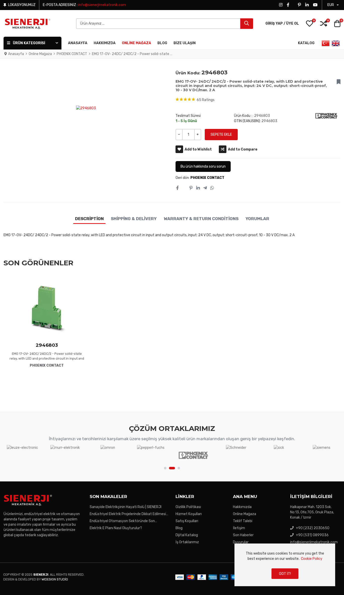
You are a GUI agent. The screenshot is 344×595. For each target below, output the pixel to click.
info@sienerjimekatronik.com (102, 5)
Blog (179, 528)
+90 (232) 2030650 (312, 528)
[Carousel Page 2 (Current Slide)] (172, 468)
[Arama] (246, 23)
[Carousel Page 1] (165, 468)
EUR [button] (330, 5)
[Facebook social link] (177, 188)
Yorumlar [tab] (257, 218)
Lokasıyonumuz (22, 5)
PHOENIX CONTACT (207, 178)
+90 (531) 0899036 (312, 535)
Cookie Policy (311, 559)
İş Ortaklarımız (187, 542)
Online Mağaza (244, 514)
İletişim (239, 528)
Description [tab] (89, 218)
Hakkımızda (242, 507)
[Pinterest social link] (191, 188)
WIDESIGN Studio (55, 579)
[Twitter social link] (183, 188)
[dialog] (284, 564)
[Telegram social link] (205, 188)
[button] (309, 23)
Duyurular (241, 542)
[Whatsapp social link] (212, 188)
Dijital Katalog (187, 535)
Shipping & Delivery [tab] (134, 218)
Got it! (285, 574)
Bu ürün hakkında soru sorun (203, 166)
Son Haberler (243, 535)
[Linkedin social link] (198, 188)
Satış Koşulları (187, 521)
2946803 (47, 345)
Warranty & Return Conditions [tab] (201, 218)
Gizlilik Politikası (188, 507)
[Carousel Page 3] (179, 468)
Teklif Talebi (242, 521)
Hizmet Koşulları (189, 514)
